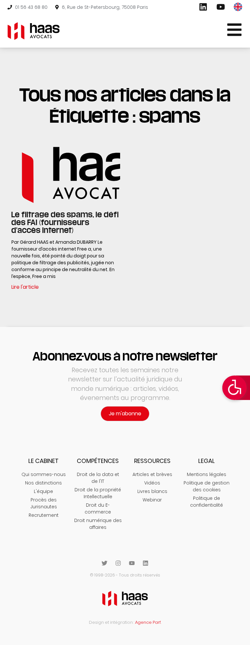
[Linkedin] (145, 563)
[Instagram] (118, 563)
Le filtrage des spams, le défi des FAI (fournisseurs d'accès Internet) (65, 222)
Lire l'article (25, 287)
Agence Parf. (148, 622)
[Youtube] (132, 563)
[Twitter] (104, 563)
